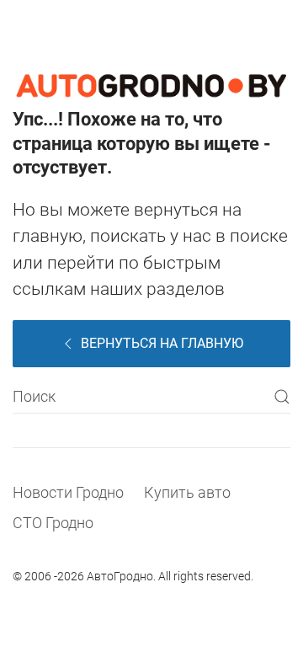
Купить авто (187, 492)
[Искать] (282, 397)
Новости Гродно (68, 492)
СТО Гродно (53, 522)
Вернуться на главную (162, 343)
